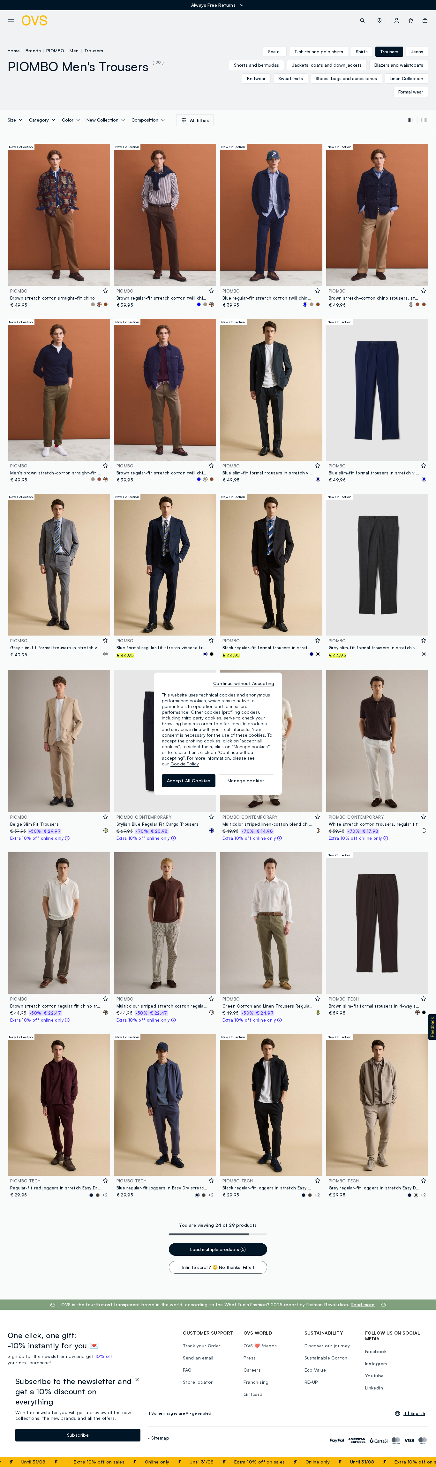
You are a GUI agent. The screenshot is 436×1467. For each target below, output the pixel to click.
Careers (252, 1370)
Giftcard (253, 1394)
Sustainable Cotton (326, 1357)
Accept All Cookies (189, 780)
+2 (105, 1194)
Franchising (256, 1382)
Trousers (93, 50)
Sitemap (160, 1438)
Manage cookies (246, 780)
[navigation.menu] (11, 21)
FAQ (187, 1370)
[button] (379, 20)
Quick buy (59, 276)
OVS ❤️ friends (260, 1345)
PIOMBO (55, 50)
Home (14, 50)
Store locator (198, 1382)
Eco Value (315, 1370)
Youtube (374, 1375)
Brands (33, 50)
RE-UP (311, 1382)
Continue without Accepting (243, 683)
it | (414, 1413)
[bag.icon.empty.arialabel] (425, 20)
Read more (363, 1304)
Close (419, 1461)
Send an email (198, 1357)
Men (74, 50)
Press (250, 1357)
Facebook (376, 1351)
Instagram (376, 1363)
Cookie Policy (184, 763)
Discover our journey (327, 1345)
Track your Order (201, 1345)
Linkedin (374, 1387)
